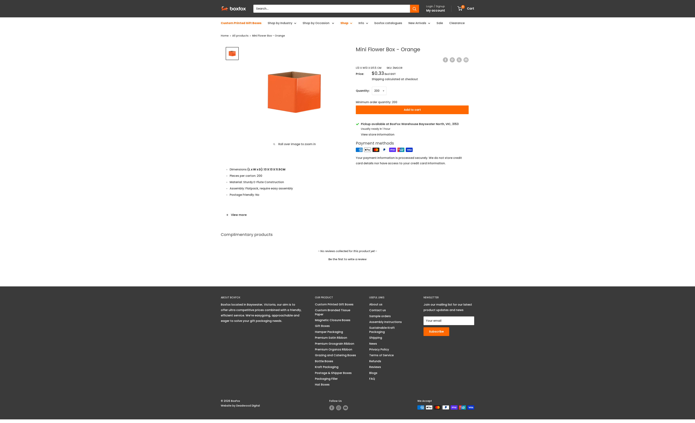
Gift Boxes (322, 326)
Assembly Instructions (385, 322)
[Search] (414, 9)
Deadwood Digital (248, 405)
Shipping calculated (386, 79)
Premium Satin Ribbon (331, 338)
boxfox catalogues (388, 23)
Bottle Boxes (324, 361)
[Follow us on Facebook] (331, 407)
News (373, 344)
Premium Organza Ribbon (333, 349)
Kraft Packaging (326, 367)
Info (361, 23)
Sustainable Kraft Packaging (382, 330)
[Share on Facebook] (445, 59)
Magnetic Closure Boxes (332, 320)
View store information (377, 134)
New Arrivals (417, 23)
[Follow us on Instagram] (338, 407)
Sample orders (380, 316)
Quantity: (363, 91)
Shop (344, 23)
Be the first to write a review (347, 259)
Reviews (375, 367)
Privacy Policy (379, 349)
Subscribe (436, 331)
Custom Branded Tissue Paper (332, 312)
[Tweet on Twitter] (459, 59)
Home (225, 35)
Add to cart (412, 110)
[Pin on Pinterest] (452, 59)
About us (375, 304)
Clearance (457, 23)
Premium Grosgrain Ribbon (334, 344)
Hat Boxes (322, 384)
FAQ (372, 379)
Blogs (373, 373)
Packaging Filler (326, 379)
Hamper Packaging (329, 332)
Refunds (375, 361)
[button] (347, 258)
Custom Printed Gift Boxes (241, 23)
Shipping (375, 338)
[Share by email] (466, 59)
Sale (440, 23)
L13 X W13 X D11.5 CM (368, 68)
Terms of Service (381, 355)
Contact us (377, 310)
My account (435, 10)
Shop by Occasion (316, 23)
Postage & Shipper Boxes (333, 373)
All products (240, 35)
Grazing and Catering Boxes (335, 355)
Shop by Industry (280, 23)
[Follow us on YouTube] (345, 407)
